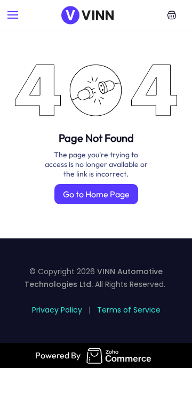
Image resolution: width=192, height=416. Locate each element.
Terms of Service (129, 310)
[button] (171, 15)
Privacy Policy (57, 310)
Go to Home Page (96, 194)
